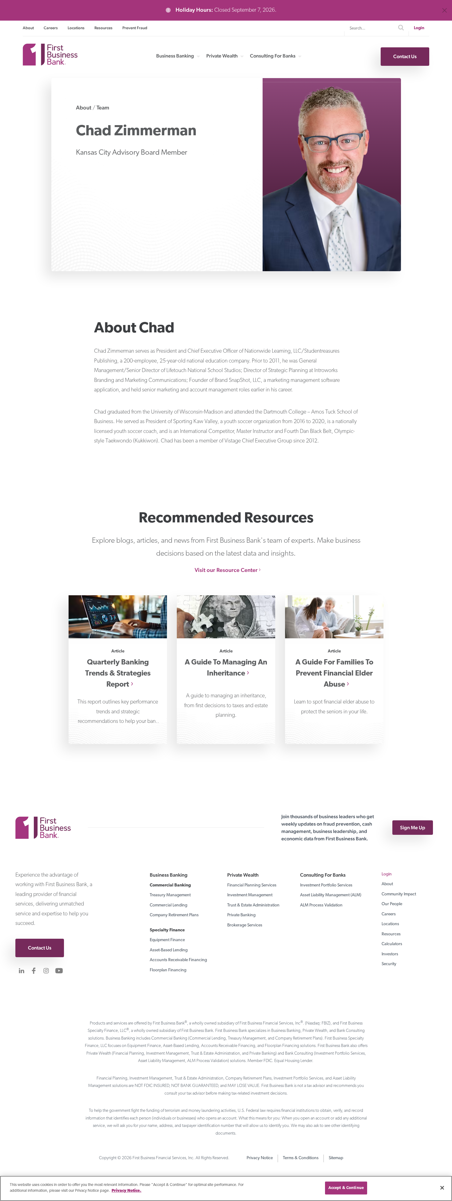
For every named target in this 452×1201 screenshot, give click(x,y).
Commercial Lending (168, 905)
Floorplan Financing (168, 970)
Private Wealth (222, 56)
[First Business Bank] (46, 828)
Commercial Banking (170, 885)
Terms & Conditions (301, 1158)
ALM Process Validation (321, 905)
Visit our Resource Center (226, 570)
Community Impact (399, 894)
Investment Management (249, 895)
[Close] (442, 1188)
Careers (51, 28)
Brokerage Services (244, 925)
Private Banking (241, 915)
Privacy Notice (260, 1158)
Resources (103, 28)
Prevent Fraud (134, 28)
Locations (76, 28)
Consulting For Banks (272, 56)
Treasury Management (170, 895)
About (28, 28)
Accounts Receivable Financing (178, 960)
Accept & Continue (346, 1188)
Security (389, 964)
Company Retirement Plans (174, 915)
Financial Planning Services (251, 885)
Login (419, 28)
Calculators (392, 944)
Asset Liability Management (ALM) (330, 895)
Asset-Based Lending (169, 950)
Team (103, 107)
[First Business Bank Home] (50, 63)
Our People (392, 904)
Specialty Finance (167, 930)
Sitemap (336, 1158)
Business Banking (175, 56)
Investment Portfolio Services (326, 885)
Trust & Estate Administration (253, 905)
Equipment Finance (167, 940)
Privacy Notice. (126, 1191)
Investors (390, 954)
